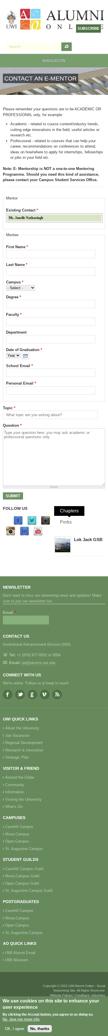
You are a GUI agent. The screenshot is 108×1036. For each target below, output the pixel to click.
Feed (57, 694)
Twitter (20, 694)
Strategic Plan (17, 757)
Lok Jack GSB (88, 539)
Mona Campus (17, 834)
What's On (13, 806)
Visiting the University (23, 799)
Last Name (16, 265)
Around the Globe (19, 777)
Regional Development (24, 743)
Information (14, 792)
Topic (9, 408)
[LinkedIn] (24, 534)
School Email (19, 366)
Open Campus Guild (22, 883)
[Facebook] (18, 524)
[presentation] (25, 356)
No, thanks (39, 1029)
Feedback (82, 995)
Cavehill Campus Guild (24, 869)
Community (14, 785)
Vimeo (45, 694)
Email (9, 612)
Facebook (7, 694)
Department (16, 332)
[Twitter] (32, 524)
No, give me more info (21, 1019)
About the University (22, 728)
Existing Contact (22, 210)
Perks (66, 522)
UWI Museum (16, 960)
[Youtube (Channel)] (38, 534)
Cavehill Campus (19, 827)
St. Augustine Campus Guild (28, 890)
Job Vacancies (17, 735)
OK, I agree (14, 1029)
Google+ (32, 694)
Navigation (54, 61)
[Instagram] (10, 534)
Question (12, 425)
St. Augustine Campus (24, 849)
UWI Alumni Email (20, 953)
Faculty (14, 314)
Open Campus (17, 841)
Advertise (98, 995)
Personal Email (21, 383)
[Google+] (45, 524)
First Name (17, 247)
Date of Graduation (24, 350)
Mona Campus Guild (22, 876)
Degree (13, 297)
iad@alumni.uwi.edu (38, 663)
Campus (14, 282)
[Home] (55, 20)
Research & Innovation (24, 750)
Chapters (69, 510)
